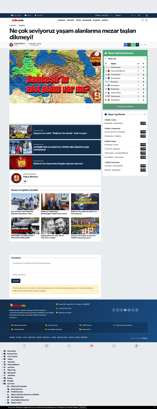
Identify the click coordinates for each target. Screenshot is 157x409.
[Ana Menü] (147, 20)
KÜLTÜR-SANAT (62, 337)
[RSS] (137, 310)
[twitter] (46, 346)
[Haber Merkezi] (16, 178)
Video (29, 15)
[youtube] (91, 346)
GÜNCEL (61, 20)
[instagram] (69, 346)
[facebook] (24, 346)
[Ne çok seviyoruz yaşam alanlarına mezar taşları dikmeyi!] (55, 76)
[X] (117, 310)
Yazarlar (40, 15)
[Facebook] (113, 310)
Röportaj (11, 370)
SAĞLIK (105, 20)
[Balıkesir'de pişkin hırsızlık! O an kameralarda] (85, 202)
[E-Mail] (25, 181)
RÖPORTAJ (46, 337)
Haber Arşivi (86, 329)
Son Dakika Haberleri (55, 329)
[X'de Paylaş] (129, 44)
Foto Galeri (17, 15)
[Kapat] (155, 407)
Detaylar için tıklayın (125, 106)
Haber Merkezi (30, 177)
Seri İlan (10, 367)
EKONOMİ (87, 20)
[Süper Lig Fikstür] (145, 114)
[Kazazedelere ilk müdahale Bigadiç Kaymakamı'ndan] (25, 202)
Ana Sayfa (11, 351)
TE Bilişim (144, 338)
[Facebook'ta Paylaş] (125, 44)
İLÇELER (96, 20)
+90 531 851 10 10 (65, 308)
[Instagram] (121, 310)
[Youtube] (125, 310)
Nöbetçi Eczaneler (20, 325)
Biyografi (11, 373)
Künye (10, 378)
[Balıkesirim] (17, 20)
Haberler (12, 25)
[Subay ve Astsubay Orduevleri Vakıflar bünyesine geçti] (85, 226)
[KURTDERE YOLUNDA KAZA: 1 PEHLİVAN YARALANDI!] (25, 226)
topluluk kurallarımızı (30, 288)
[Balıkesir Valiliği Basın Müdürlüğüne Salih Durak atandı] (55, 202)
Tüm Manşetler (19, 329)
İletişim (10, 381)
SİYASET (70, 20)
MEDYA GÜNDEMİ (81, 337)
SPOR (78, 20)
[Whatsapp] (133, 310)
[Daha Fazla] (137, 44)
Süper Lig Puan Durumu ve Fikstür (25, 394)
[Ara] (143, 20)
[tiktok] (136, 346)
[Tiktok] (129, 310)
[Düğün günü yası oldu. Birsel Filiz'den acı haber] (55, 226)
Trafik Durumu (86, 325)
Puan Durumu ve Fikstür (124, 325)
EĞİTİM (71, 337)
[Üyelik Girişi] (146, 15)
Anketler (11, 375)
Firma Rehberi (13, 364)
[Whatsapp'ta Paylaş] (133, 44)
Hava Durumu (52, 325)
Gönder (16, 281)
